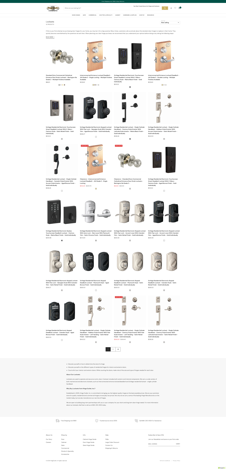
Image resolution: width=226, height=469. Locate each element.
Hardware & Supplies (130, 15)
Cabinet (117, 15)
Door (62, 439)
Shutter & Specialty (105, 15)
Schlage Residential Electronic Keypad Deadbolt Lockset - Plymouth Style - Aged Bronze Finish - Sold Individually (94, 283)
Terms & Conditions (165, 460)
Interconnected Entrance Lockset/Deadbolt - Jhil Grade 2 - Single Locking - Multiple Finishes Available (96, 77)
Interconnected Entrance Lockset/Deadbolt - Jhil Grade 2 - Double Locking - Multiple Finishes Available (163, 77)
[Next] (117, 349)
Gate (84, 15)
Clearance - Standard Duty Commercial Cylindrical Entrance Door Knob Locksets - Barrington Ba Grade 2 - (128, 181)
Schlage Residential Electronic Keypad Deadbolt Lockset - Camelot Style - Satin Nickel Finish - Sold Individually (162, 283)
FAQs (107, 439)
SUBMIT (178, 443)
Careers (48, 442)
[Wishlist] (175, 8)
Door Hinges (76, 15)
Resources (150, 15)
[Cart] (179, 8)
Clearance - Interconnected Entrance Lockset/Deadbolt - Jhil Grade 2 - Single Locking (93, 181)
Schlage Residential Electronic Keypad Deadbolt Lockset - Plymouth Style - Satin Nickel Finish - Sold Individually (128, 283)
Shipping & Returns (111, 448)
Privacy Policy (176, 460)
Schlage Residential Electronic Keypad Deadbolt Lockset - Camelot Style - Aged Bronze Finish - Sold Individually (60, 332)
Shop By (141, 15)
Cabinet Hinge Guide (89, 439)
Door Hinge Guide (88, 442)
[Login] (171, 8)
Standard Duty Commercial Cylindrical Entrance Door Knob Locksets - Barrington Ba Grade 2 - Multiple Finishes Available (61, 77)
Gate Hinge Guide (88, 445)
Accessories (65, 454)
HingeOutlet (53, 460)
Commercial (93, 15)
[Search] (165, 8)
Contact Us (108, 445)
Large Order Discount (112, 442)
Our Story (49, 439)
